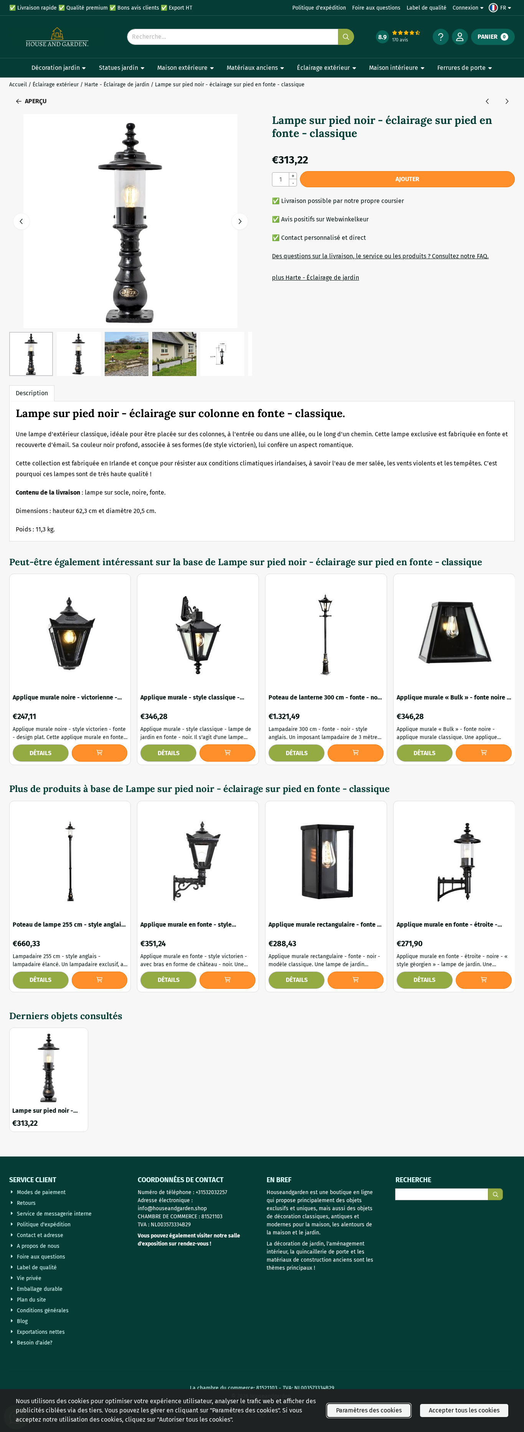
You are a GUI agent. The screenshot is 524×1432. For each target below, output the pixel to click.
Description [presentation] (32, 393)
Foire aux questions (376, 8)
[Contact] (441, 37)
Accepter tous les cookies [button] (464, 1410)
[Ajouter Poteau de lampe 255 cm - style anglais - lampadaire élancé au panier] (100, 980)
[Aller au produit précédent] (488, 101)
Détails (40, 753)
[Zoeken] (495, 1194)
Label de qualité (427, 8)
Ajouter (407, 179)
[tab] (31, 393)
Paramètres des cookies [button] (369, 1410)
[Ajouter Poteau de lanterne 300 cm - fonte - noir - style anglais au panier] (356, 753)
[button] (501, 7)
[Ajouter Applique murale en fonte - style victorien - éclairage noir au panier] (227, 980)
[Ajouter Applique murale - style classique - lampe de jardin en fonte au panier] (227, 753)
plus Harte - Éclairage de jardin (315, 277)
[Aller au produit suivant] (507, 101)
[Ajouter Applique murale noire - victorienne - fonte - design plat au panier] (100, 753)
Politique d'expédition (319, 8)
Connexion (465, 8)
